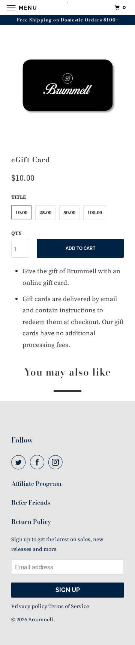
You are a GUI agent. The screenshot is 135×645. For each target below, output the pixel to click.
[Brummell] (67, 7)
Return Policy (31, 521)
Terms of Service (68, 606)
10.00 (21, 212)
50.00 (69, 212)
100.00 (94, 212)
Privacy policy (29, 606)
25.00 (45, 212)
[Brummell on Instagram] (57, 462)
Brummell (40, 619)
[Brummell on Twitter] (19, 462)
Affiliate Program (36, 483)
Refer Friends (30, 502)
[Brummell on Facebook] (38, 462)
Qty (16, 233)
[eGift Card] (67, 86)
